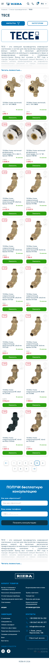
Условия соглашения (9, 634)
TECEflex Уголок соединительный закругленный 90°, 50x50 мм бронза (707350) (35, 201)
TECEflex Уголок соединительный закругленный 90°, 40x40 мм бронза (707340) (12, 248)
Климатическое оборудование (32, 603)
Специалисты (6, 621)
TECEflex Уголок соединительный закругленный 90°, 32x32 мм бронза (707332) (35, 248)
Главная (4, 9)
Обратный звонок (37, 638)
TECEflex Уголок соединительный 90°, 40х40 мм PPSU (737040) (12, 439)
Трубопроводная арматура (11, 599)
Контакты (5, 641)
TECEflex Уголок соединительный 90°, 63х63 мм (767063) (12, 391)
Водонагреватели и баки (35, 587)
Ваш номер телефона (11, 509)
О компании (5, 618)
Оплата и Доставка (8, 628)
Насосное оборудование (11, 593)
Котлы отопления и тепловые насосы (8, 588)
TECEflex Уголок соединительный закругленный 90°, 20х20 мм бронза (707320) (35, 296)
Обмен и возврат (7, 625)
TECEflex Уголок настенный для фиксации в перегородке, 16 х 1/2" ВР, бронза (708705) (35, 153)
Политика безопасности (10, 631)
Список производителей (18, 9)
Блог (3, 637)
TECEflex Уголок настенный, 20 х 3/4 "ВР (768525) (12, 103)
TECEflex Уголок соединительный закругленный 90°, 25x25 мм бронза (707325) (12, 296)
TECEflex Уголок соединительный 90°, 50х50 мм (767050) (35, 391)
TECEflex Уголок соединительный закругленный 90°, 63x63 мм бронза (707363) (12, 201)
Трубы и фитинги (32, 593)
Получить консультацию (24, 522)
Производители (33, 607)
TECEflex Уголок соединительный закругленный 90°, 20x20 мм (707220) (12, 344)
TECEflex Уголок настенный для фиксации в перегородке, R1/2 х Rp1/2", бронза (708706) (12, 153)
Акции (4, 607)
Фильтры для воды (33, 599)
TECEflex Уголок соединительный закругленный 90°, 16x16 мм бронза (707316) (35, 344)
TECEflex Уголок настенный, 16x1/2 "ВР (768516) (36, 103)
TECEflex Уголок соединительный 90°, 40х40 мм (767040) (35, 439)
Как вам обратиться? (11, 498)
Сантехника (5, 602)
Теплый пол (30, 596)
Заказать (13, 118)
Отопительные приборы (10, 596)
